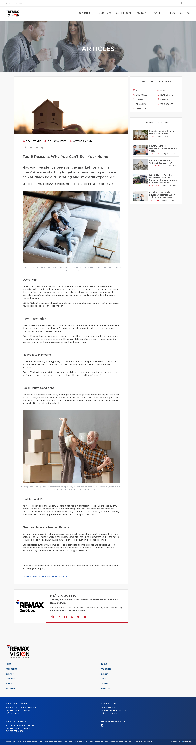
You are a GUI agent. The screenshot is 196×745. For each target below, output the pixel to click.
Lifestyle (141, 109)
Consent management (142, 742)
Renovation (166, 100)
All (138, 90)
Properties (83, 13)
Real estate (33, 141)
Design (139, 100)
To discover (166, 104)
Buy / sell (141, 95)
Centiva (186, 742)
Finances (141, 104)
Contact (185, 13)
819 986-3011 (111, 713)
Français (105, 688)
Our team (105, 13)
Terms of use (125, 742)
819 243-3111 (15, 713)
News (163, 90)
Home (8, 664)
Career (159, 13)
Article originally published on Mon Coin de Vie (45, 577)
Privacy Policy (111, 742)
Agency (141, 13)
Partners (10, 688)
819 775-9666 (16, 731)
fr (189, 3)
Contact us (15, 3)
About (9, 684)
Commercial (124, 13)
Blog (172, 13)
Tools (104, 664)
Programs (106, 669)
